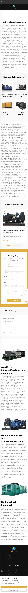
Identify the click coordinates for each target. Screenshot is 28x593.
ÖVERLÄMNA (14, 300)
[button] (8, 245)
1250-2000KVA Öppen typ (21, 113)
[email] (26, 301)
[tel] (26, 294)
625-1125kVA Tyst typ (7, 113)
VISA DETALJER (7, 87)
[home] (14, 6)
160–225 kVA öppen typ (21, 95)
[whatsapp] (26, 297)
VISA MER (5, 240)
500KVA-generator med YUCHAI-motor (7, 95)
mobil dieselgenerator (9, 321)
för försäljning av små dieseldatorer (12, 330)
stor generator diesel (8, 327)
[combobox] (7, 272)
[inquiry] (26, 290)
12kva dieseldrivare (8, 333)
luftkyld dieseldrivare (8, 324)
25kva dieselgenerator (8, 318)
